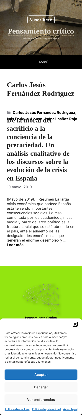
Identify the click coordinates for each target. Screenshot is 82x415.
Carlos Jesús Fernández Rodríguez (44, 112)
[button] (75, 324)
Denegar (41, 387)
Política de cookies (17, 409)
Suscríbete (40, 20)
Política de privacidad (46, 409)
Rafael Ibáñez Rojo (60, 119)
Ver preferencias (41, 399)
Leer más (15, 244)
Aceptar (41, 374)
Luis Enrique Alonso (24, 119)
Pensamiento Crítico (41, 318)
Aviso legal (70, 409)
